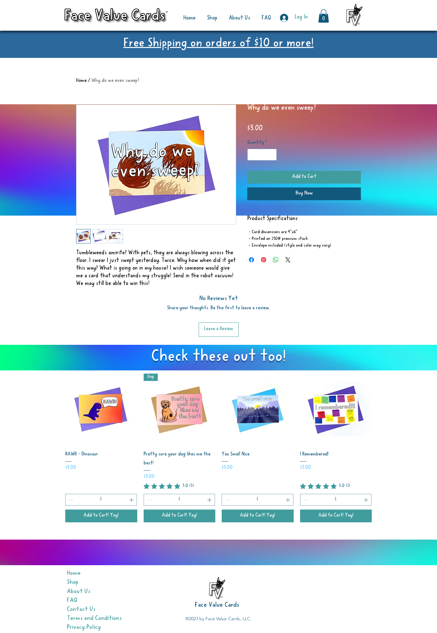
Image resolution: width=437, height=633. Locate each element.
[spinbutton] (262, 154)
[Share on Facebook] (251, 260)
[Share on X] (288, 260)
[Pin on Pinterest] (263, 260)
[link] (169, 486)
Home (81, 81)
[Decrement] (252, 154)
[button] (323, 16)
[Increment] (272, 154)
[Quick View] (101, 410)
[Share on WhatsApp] (276, 260)
